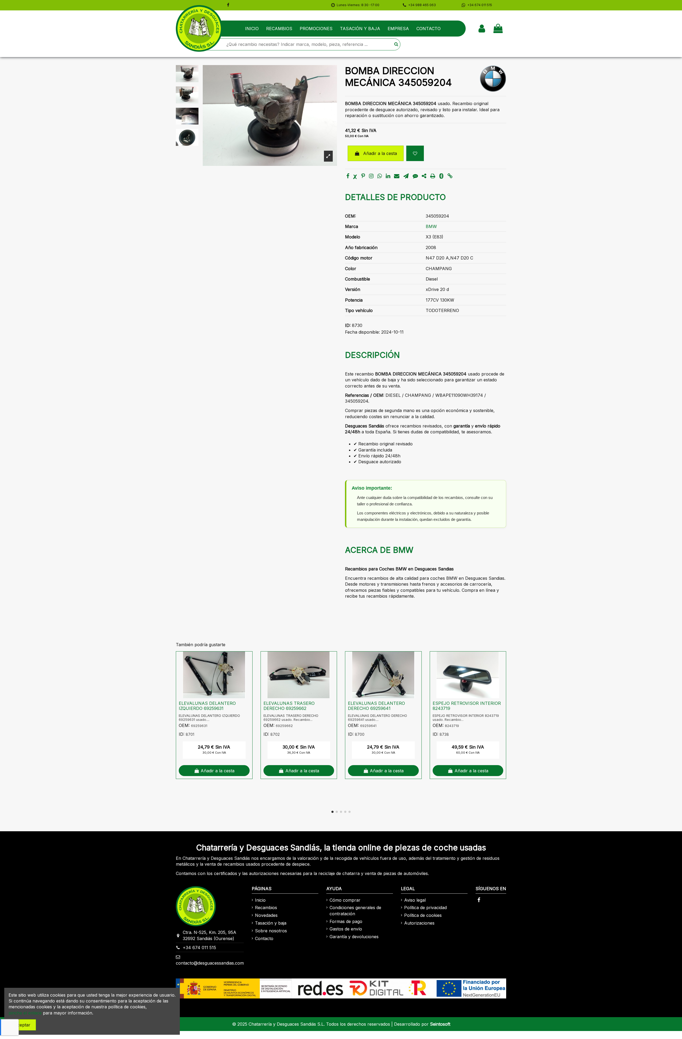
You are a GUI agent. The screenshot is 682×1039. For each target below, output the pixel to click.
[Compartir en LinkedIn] (388, 176)
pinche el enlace (25, 1013)
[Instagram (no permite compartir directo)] (371, 176)
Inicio (260, 900)
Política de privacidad (425, 907)
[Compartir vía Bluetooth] (441, 176)
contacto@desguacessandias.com (210, 963)
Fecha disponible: (362, 332)
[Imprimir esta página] (432, 176)
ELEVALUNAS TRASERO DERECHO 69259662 (289, 706)
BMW (431, 226)
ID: (348, 325)
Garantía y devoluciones (354, 936)
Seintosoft (440, 1024)
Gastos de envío (346, 929)
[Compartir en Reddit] (424, 176)
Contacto (264, 938)
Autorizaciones (419, 923)
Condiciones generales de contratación (355, 910)
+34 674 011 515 (199, 947)
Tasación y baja (270, 923)
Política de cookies (423, 915)
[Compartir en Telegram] (406, 176)
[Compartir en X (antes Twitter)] (355, 176)
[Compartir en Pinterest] (363, 176)
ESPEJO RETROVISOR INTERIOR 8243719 (467, 706)
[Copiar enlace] (450, 176)
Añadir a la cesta (380, 153)
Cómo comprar (345, 900)
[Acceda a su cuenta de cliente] (482, 28)
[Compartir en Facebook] (347, 176)
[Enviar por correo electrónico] (396, 176)
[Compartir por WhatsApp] (379, 176)
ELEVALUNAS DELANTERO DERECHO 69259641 (376, 706)
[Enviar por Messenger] (415, 176)
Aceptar (22, 1025)
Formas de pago (346, 921)
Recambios (266, 907)
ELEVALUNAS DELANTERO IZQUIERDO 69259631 (207, 706)
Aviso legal (415, 900)
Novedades (266, 915)
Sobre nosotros (271, 930)
